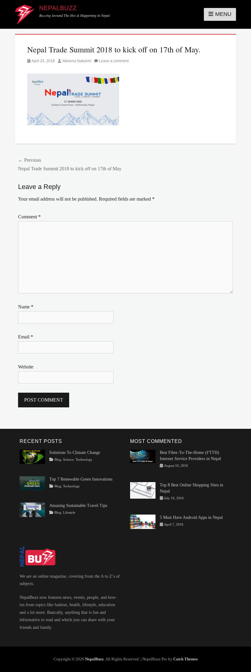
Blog (57, 459)
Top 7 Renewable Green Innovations (80, 479)
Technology (84, 459)
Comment (29, 216)
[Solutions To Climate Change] (32, 456)
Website (25, 366)
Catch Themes (185, 659)
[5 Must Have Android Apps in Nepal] (142, 521)
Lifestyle (69, 512)
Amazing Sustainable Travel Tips (78, 505)
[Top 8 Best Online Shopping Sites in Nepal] (142, 490)
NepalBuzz (58, 8)
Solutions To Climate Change (74, 452)
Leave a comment (114, 61)
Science (68, 459)
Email (25, 336)
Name (25, 306)
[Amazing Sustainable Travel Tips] (32, 509)
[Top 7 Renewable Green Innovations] (32, 483)
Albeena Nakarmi (76, 61)
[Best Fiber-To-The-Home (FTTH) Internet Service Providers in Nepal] (142, 456)
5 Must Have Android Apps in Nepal (191, 517)
